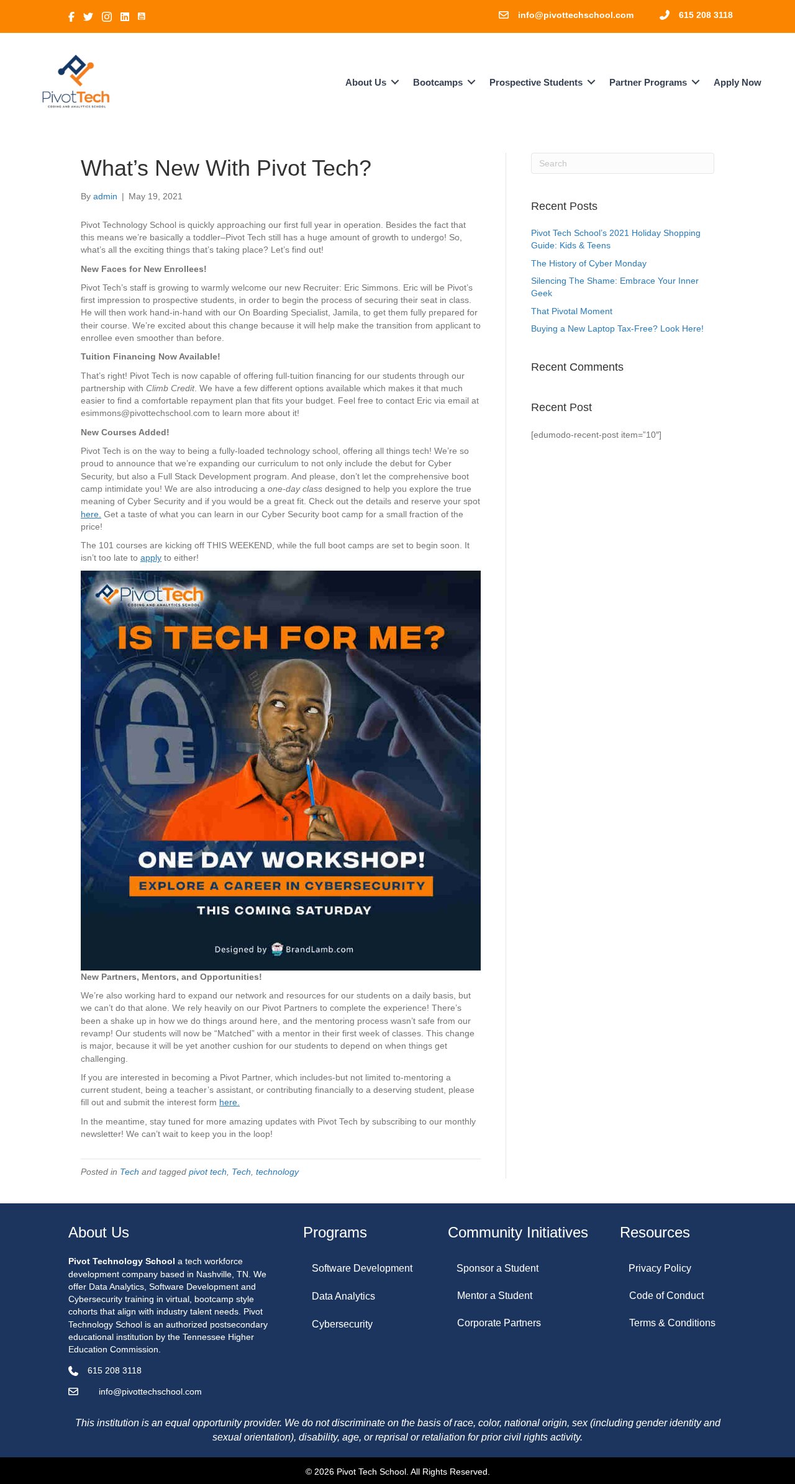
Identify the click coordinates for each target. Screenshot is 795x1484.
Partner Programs (648, 82)
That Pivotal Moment (571, 311)
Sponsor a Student (497, 1268)
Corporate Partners (499, 1323)
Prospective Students (536, 82)
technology (277, 1172)
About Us (365, 82)
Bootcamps (438, 82)
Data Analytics (343, 1296)
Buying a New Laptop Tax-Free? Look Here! (617, 328)
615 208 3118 (706, 15)
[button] (395, 82)
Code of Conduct (666, 1295)
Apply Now (737, 82)
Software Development (362, 1268)
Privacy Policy (660, 1268)
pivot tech (208, 1172)
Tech (129, 1172)
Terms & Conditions (672, 1323)
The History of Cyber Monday (589, 263)
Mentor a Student (494, 1295)
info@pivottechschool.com (576, 15)
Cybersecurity (342, 1324)
